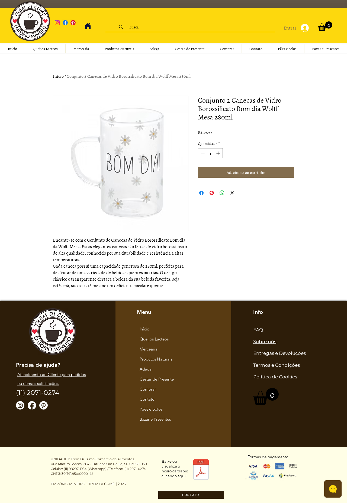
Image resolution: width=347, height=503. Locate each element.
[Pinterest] (73, 22)
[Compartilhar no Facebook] (201, 193)
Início (58, 76)
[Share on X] (232, 193)
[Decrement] (202, 153)
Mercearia (149, 349)
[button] (325, 26)
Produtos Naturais (156, 359)
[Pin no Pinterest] (211, 193)
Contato (147, 399)
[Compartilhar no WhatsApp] (222, 193)
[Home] (87, 26)
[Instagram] (57, 22)
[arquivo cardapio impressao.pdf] (201, 470)
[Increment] (218, 153)
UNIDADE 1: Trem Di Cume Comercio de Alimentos (92, 459)
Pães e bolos (151, 409)
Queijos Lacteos (154, 339)
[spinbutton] (210, 153)
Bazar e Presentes (155, 419)
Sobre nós (264, 341)
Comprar (148, 389)
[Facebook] (65, 22)
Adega (146, 369)
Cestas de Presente (157, 379)
